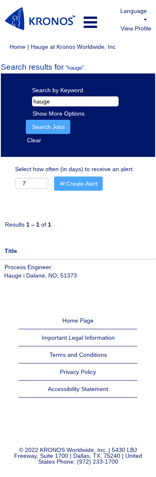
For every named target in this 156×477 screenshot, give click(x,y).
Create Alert (80, 183)
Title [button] (11, 250)
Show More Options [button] (58, 113)
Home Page (78, 320)
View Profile (136, 28)
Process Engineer (28, 267)
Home (17, 46)
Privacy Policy (78, 371)
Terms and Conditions (78, 354)
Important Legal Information (78, 337)
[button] (95, 23)
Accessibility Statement (78, 389)
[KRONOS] (40, 18)
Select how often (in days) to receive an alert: (74, 169)
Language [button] (133, 11)
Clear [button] (34, 140)
